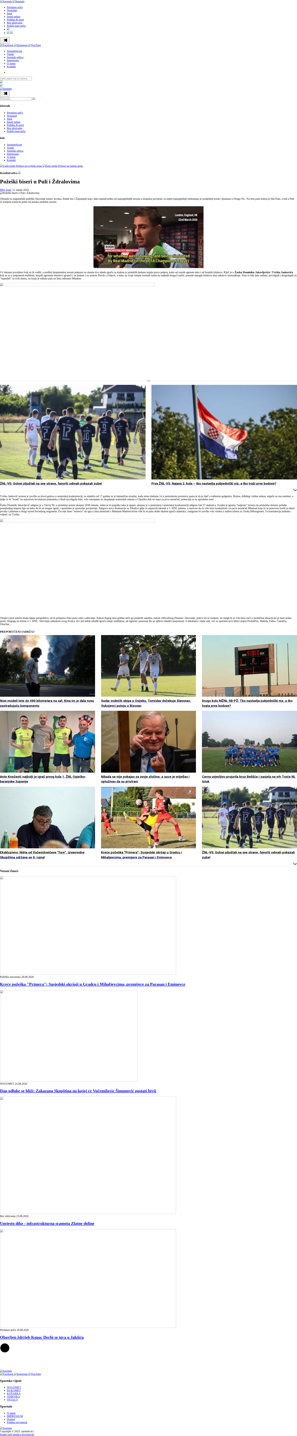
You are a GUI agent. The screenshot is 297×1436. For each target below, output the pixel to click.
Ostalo (10, 54)
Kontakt (11, 66)
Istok (9, 13)
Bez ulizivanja (14, 22)
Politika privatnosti (17, 1422)
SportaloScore (14, 51)
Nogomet (12, 10)
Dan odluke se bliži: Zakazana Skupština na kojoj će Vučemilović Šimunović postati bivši (78, 1091)
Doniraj (11, 1419)
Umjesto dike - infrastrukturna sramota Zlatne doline (47, 1223)
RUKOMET (14, 1390)
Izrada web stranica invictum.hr (17, 1434)
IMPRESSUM (15, 1416)
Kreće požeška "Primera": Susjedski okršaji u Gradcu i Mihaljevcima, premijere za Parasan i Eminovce (92, 984)
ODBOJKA (13, 1396)
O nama (11, 63)
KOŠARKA (14, 1393)
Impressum (13, 60)
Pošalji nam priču (16, 25)
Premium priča (15, 7)
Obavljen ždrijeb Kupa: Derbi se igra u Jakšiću (42, 1337)
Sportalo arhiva (15, 57)
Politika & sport (15, 19)
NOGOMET (14, 1387)
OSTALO (12, 1399)
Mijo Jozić (5, 189)
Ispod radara (13, 16)
